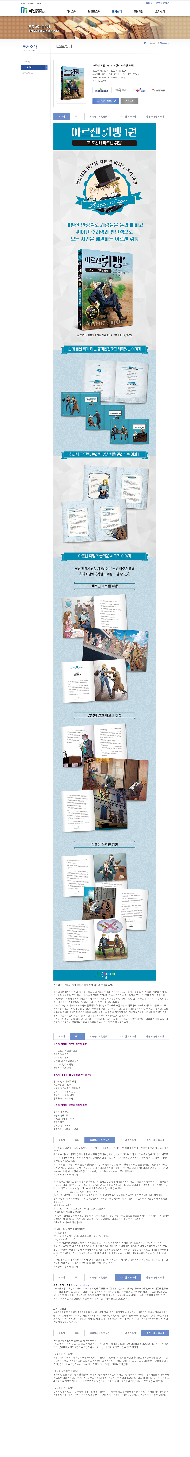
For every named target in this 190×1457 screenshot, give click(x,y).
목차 (77, 116)
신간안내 (26, 62)
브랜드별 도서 (28, 73)
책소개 (61, 116)
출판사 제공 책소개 (155, 116)
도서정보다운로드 (104, 101)
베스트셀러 (27, 67)
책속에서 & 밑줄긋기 (99, 116)
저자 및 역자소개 (128, 116)
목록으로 (129, 101)
